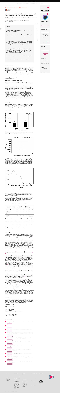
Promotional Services (41, 384)
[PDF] (8, 23)
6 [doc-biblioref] (32, 236)
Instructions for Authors (16, 384)
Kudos (39, 383)
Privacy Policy (12, 391)
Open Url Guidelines (8, 380)
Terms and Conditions (7, 391)
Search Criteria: (44, 34)
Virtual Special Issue (24, 382)
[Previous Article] (35, 23)
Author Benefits (15, 377)
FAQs (6, 378)
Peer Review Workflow (24, 383)
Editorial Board (7, 377)
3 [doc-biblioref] (5, 73)
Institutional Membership (17, 383)
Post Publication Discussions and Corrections (32, 382)
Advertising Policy (43, 69)
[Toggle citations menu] (10, 336)
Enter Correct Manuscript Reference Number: (45, 48)
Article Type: (44, 37)
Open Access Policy (8, 379)
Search (47, 42)
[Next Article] (37, 23)
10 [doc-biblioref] (24, 276)
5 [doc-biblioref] (29, 248)
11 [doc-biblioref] (25, 276)
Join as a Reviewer (43, 62)
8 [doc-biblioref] (11, 267)
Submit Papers (45, 10)
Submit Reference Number (45, 54)
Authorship (15, 380)
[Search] (57, 1)
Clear (44, 42)
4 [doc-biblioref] (32, 252)
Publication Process (24, 384)
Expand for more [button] (30, 216)
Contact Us (16, 391)
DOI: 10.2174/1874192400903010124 (9, 21)
